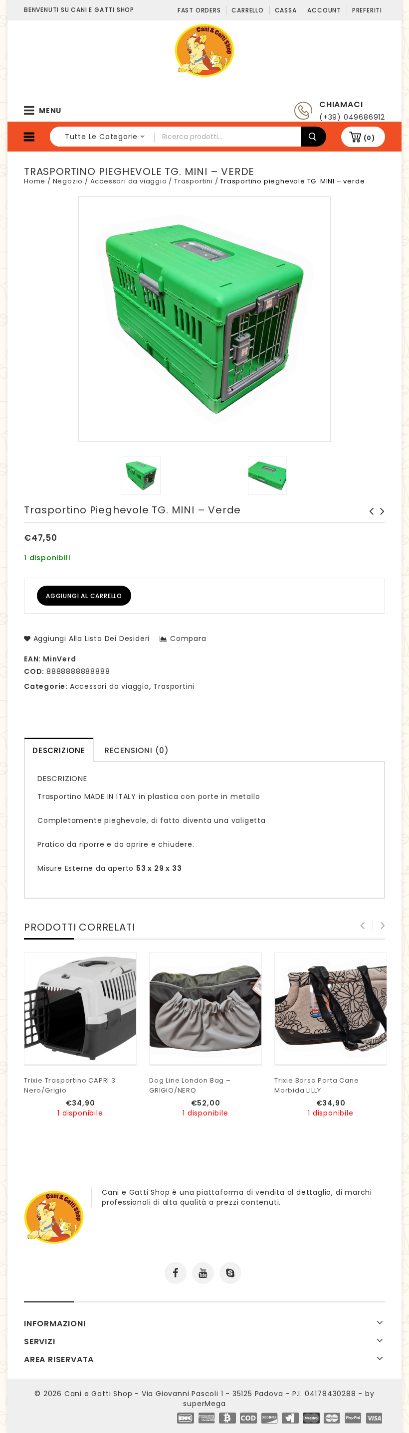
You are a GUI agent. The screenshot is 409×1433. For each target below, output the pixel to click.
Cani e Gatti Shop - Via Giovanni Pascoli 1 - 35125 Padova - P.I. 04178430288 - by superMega (219, 1399)
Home (34, 181)
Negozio (68, 181)
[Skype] (230, 1273)
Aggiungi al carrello (84, 596)
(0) (369, 138)
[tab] (59, 750)
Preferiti (367, 10)
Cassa (286, 10)
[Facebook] (176, 1273)
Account (324, 10)
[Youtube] (203, 1273)
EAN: (32, 659)
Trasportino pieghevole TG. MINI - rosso (368, 521)
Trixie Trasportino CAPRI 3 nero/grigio (379, 521)
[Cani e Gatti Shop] (204, 50)
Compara (188, 638)
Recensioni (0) (137, 750)
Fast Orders (199, 10)
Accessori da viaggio (128, 181)
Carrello (247, 10)
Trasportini (193, 181)
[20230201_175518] (141, 476)
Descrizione (58, 750)
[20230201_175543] (267, 476)
